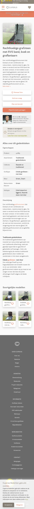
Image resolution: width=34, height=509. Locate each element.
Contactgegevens (17, 465)
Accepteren (8, 505)
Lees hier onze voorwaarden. (17, 136)
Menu (3, 7)
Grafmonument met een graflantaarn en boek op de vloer (8, 324)
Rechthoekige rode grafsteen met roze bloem (23, 324)
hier (27, 499)
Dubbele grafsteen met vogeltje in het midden (23, 304)
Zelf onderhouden (17, 410)
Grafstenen (17, 443)
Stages (17, 363)
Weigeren (19, 505)
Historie (17, 366)
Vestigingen (17, 461)
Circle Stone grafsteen (17, 421)
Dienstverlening (17, 377)
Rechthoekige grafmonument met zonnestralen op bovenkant (8, 304)
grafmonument (19, 204)
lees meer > (7, 86)
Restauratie (17, 381)
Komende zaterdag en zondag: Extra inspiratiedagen (17, 14)
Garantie (17, 417)
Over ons (17, 355)
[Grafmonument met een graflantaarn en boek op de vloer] (9, 316)
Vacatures (17, 359)
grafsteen (11, 260)
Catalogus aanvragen (17, 468)
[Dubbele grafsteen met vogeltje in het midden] (24, 295)
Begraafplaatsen (17, 425)
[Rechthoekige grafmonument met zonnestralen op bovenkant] (9, 295)
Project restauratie (17, 385)
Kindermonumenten (17, 446)
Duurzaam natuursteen (17, 406)
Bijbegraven (17, 388)
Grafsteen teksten (17, 403)
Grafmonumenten (17, 436)
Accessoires (17, 450)
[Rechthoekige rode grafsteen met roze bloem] (24, 316)
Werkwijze (17, 414)
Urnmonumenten (17, 439)
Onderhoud (17, 392)
